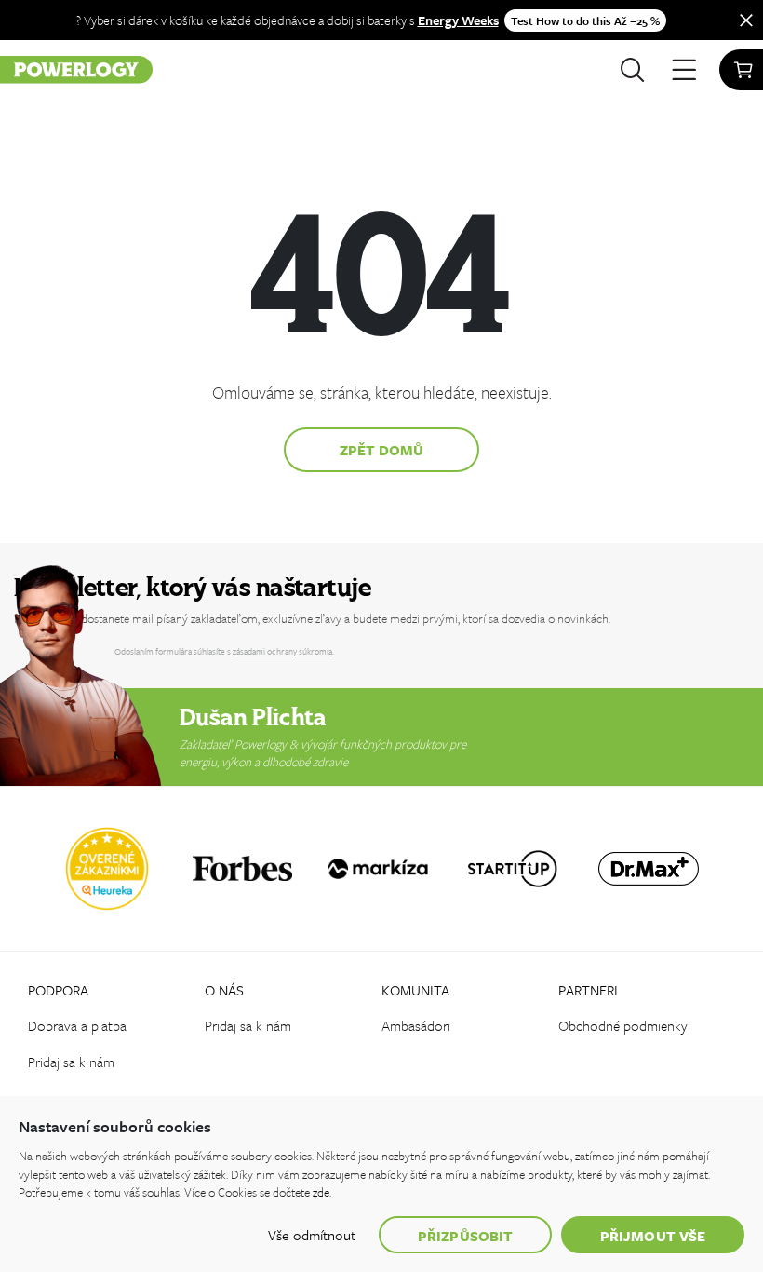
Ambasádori (416, 1025)
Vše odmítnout (311, 1235)
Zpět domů (382, 450)
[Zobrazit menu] (684, 70)
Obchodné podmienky (623, 1025)
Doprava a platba (77, 1025)
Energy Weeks (458, 20)
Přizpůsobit (465, 1235)
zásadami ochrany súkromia (282, 650)
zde (321, 1192)
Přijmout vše (652, 1235)
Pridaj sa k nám (71, 1061)
